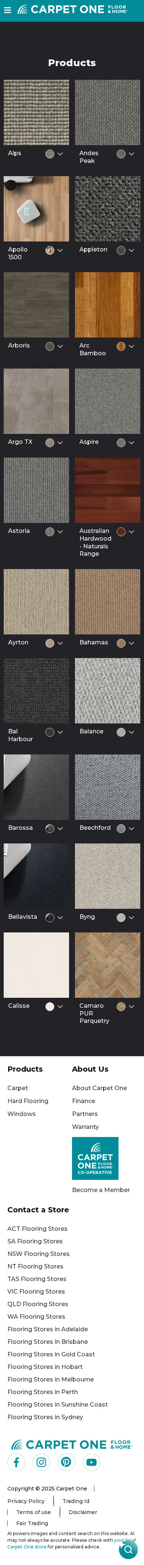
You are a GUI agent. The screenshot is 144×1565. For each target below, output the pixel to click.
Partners (85, 1113)
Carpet (17, 1088)
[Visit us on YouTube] (91, 1462)
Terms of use (33, 1512)
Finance (83, 1101)
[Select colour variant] (60, 154)
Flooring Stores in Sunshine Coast (57, 1404)
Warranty (85, 1126)
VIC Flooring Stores (36, 1291)
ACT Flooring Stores (37, 1228)
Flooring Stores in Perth (42, 1392)
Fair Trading (32, 1523)
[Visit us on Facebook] (16, 1462)
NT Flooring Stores (35, 1266)
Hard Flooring (27, 1101)
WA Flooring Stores (36, 1316)
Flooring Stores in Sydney (45, 1417)
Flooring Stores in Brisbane (47, 1341)
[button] (7, 10)
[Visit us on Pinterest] (66, 1462)
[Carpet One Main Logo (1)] (72, 1444)
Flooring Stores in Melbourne (50, 1379)
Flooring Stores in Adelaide (47, 1329)
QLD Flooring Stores (37, 1304)
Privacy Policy (26, 1501)
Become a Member (101, 1190)
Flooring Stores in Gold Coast (51, 1354)
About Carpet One (99, 1088)
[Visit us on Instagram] (41, 1462)
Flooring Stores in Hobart (45, 1366)
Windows (21, 1113)
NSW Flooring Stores (38, 1253)
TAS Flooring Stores (36, 1279)
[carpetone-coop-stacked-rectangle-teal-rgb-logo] (104, 1158)
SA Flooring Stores (35, 1241)
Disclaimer (83, 1512)
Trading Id (75, 1501)
